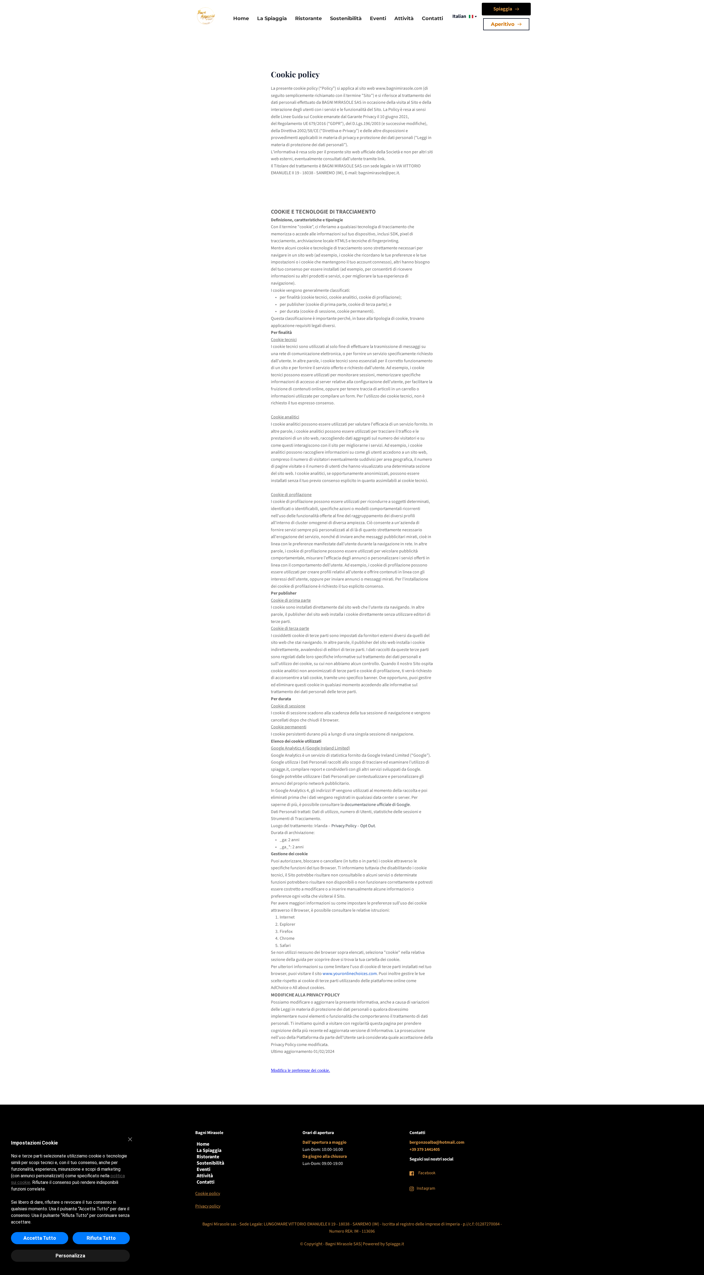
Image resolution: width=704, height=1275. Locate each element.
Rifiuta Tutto (101, 1238)
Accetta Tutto (39, 1238)
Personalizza (70, 1255)
